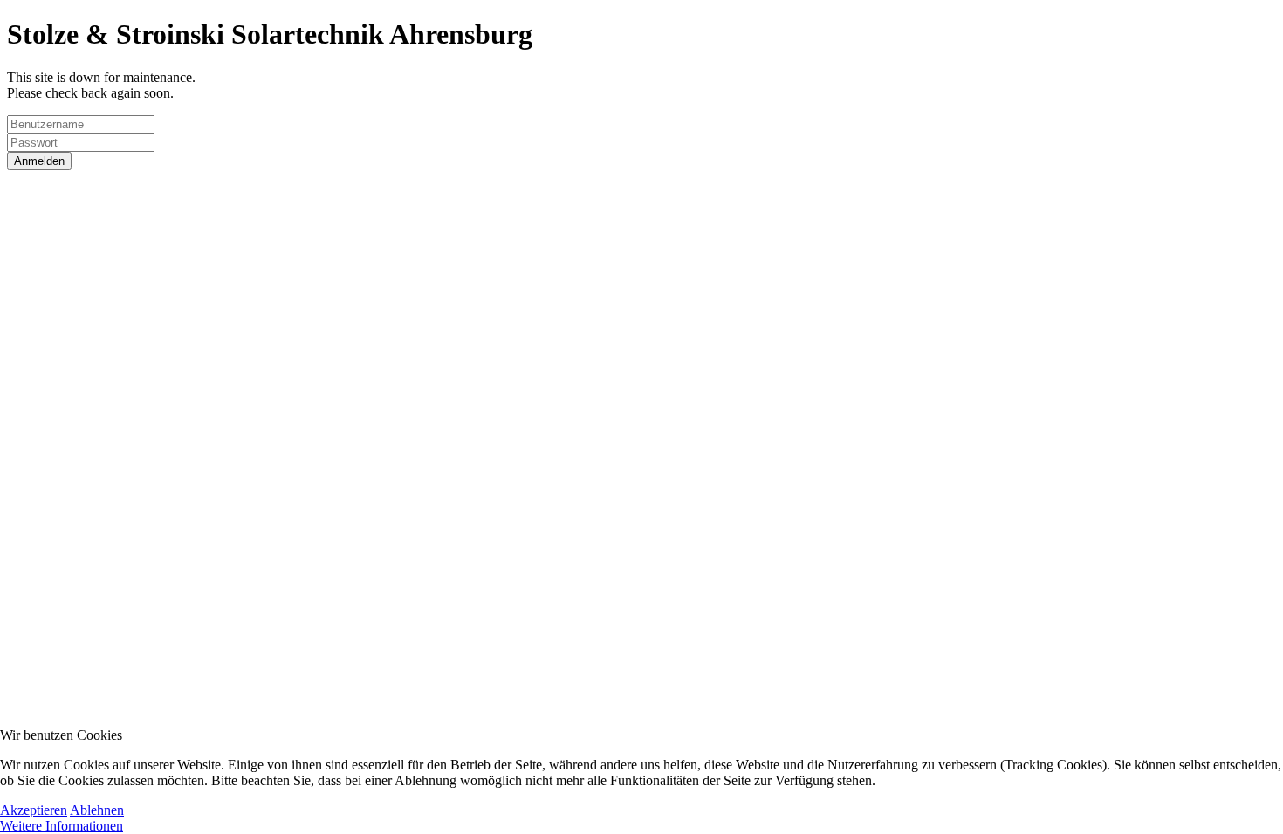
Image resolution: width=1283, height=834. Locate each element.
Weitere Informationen (61, 825)
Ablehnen (97, 810)
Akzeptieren (33, 810)
